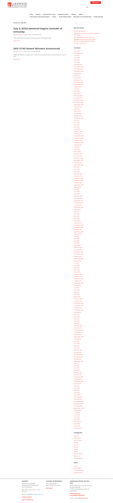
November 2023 (78, 82)
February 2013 (78, 325)
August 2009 (77, 410)
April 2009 (77, 419)
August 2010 (77, 383)
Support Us (77, 456)
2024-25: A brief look (80, 43)
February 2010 (78, 397)
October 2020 (78, 140)
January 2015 (77, 276)
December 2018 (78, 178)
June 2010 (77, 388)
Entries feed (77, 468)
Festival (76, 447)
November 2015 (78, 254)
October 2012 (78, 334)
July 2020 (77, 147)
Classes (73, 14)
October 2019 (78, 162)
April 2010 (77, 392)
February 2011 (78, 372)
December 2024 (78, 66)
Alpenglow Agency (83, 498)
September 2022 (79, 104)
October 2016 (78, 229)
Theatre (37, 14)
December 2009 (78, 401)
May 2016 (76, 241)
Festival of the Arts (49, 14)
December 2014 (78, 278)
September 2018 (78, 185)
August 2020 (77, 145)
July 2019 (76, 167)
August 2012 (77, 339)
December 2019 (78, 158)
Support (96, 2)
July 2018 (76, 189)
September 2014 (78, 283)
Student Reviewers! (79, 31)
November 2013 (78, 305)
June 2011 (76, 366)
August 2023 (77, 87)
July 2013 (76, 314)
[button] (87, 7)
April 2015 (76, 270)
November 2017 (78, 203)
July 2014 (76, 287)
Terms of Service (75, 493)
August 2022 (77, 107)
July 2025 (76, 55)
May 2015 (76, 267)
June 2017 (77, 214)
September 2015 (78, 258)
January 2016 (77, 249)
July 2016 (76, 236)
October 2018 (78, 182)
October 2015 (77, 256)
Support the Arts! (63, 14)
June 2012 (77, 343)
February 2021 (78, 131)
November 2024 (78, 69)
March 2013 (77, 323)
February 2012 (78, 350)
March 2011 (77, 370)
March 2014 (77, 296)
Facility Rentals (98, 17)
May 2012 (76, 345)
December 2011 (78, 354)
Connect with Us (27, 497)
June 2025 (77, 58)
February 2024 (78, 80)
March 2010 (77, 395)
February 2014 (78, 299)
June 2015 (77, 265)
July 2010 (76, 386)
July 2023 (76, 89)
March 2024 (77, 78)
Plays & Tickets (78, 453)
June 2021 (77, 122)
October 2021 (78, 116)
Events (76, 445)
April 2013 (77, 321)
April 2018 (77, 194)
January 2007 (78, 428)
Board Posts (77, 438)
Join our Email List (27, 500)
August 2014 (77, 285)
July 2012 (76, 341)
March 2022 (77, 111)
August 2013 (77, 312)
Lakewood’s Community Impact (40, 17)
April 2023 (77, 91)
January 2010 (78, 399)
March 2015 (77, 272)
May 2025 (77, 60)
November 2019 (78, 160)
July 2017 (76, 212)
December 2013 (78, 303)
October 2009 (78, 406)
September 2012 (78, 337)
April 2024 (77, 75)
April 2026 (77, 51)
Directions (49, 488)
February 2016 (78, 247)
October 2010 (78, 379)
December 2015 (78, 252)
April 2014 (77, 294)
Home (31, 14)
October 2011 (77, 359)
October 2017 (78, 205)
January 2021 (77, 133)
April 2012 (77, 348)
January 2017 (77, 223)
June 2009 (77, 415)
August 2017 (77, 209)
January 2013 (77, 328)
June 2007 (77, 426)
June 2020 (77, 149)
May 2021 (76, 124)
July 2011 (76, 363)
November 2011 (78, 357)
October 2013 (78, 308)
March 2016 (77, 245)
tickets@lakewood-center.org (34, 494)
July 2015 (76, 263)
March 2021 (77, 129)
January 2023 (78, 98)
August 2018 (77, 187)
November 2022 (78, 102)
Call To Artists (78, 440)
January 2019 (77, 176)
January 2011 (77, 374)
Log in (75, 466)
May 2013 (76, 319)
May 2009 (77, 417)
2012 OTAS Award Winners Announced (36, 48)
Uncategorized (78, 458)
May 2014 (76, 292)
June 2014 (77, 290)
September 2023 (79, 84)
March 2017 (77, 220)
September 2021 (78, 118)
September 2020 (79, 142)
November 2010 (78, 377)
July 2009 (77, 412)
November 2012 (78, 332)
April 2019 (77, 171)
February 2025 (78, 64)
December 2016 (78, 225)
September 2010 (78, 381)
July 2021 (76, 120)
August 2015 (77, 261)
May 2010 (76, 390)
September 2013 (78, 310)
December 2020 (78, 136)
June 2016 (77, 238)
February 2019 (78, 174)
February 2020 (78, 153)
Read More (16, 41)
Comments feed (78, 470)
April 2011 (76, 368)
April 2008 (77, 424)
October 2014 (78, 281)
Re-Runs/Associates (65, 17)
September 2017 (78, 207)
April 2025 (77, 62)
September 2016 (78, 232)
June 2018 (77, 191)
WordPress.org (78, 472)
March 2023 (77, 93)
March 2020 (77, 151)
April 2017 (77, 218)
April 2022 (77, 109)
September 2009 (79, 408)
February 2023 (78, 95)
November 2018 (78, 180)
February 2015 (78, 274)
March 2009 (77, 421)
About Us (76, 436)
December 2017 (78, 200)
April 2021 (77, 127)
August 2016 (77, 234)
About (54, 17)
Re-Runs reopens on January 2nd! (84, 37)
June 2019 (77, 169)
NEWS (76, 451)
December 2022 (78, 100)
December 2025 (78, 53)
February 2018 (78, 196)
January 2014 (78, 301)
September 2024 (79, 71)
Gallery (81, 14)
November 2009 (78, 403)
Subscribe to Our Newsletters (82, 17)
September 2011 (78, 361)
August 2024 (77, 73)
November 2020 (78, 138)
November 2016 (78, 227)
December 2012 (78, 330)
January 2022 (78, 113)
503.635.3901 (32, 483)
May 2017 (76, 216)
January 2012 (77, 352)
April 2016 (77, 243)
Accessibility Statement (77, 495)
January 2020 (78, 156)
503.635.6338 (35, 485)
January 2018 (77, 198)
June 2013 (77, 316)
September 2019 (78, 165)
